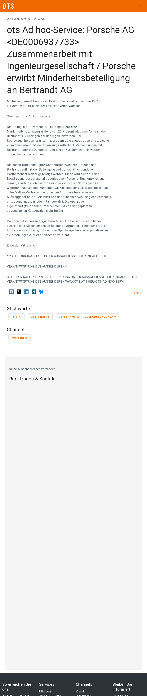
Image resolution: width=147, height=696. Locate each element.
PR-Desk (45, 691)
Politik (80, 691)
